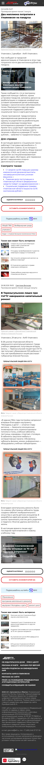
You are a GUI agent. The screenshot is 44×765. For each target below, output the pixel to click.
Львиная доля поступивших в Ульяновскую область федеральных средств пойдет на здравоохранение (20, 181)
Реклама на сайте (10, 677)
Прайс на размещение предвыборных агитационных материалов (20, 681)
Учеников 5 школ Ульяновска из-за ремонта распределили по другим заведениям (23, 624)
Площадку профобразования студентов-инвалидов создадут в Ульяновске (25, 252)
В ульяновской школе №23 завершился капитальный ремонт (25, 637)
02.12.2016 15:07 (7, 9)
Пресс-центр (33, 662)
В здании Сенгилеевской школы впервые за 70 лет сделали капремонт (18, 549)
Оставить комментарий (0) (22, 580)
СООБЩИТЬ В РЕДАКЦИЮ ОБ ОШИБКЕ (19, 685)
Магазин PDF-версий (30, 665)
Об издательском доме (13, 662)
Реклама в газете (10, 665)
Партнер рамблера (21, 754)
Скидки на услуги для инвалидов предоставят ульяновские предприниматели (22, 245)
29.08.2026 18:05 (7, 286)
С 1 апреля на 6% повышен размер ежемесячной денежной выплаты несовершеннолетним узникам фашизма (20, 173)
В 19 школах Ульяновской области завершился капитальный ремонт (23, 645)
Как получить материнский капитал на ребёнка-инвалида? (24, 259)
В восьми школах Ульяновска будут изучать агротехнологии (23, 616)
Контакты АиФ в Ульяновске (16, 674)
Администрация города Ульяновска (16, 50)
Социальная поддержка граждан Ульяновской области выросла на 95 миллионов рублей (20, 188)
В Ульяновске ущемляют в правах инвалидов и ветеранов (22, 266)
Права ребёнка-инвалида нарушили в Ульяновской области (24, 273)
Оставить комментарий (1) (22, 208)
